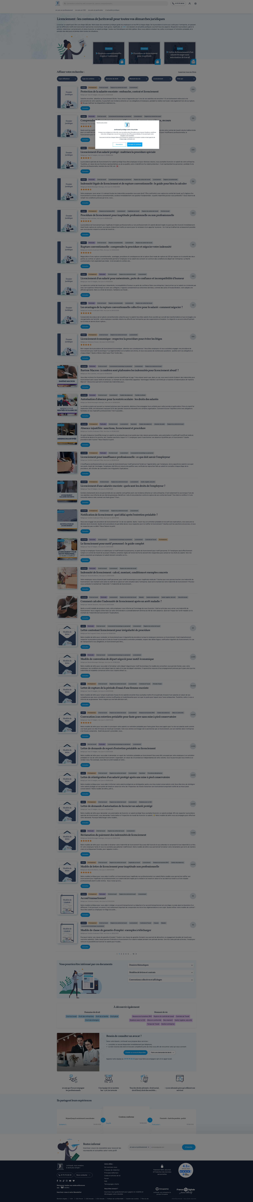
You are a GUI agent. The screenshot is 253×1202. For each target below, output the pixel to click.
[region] (127, 134)
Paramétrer (119, 144)
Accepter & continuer (134, 144)
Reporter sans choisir (102, 122)
